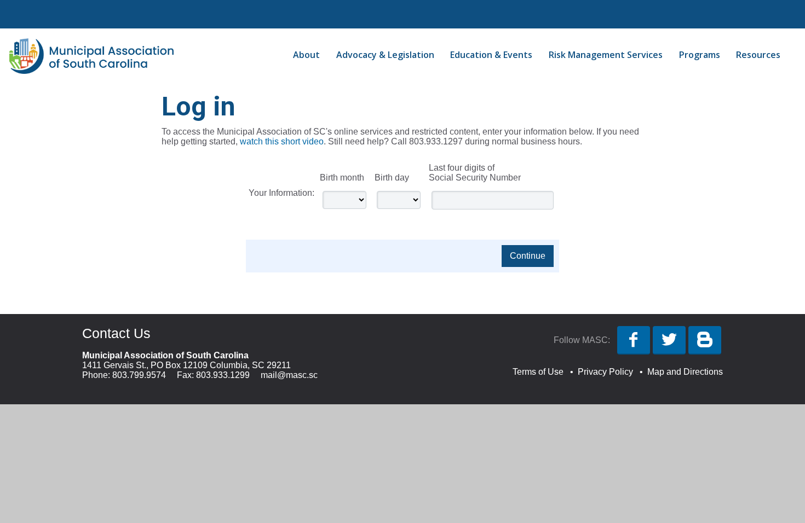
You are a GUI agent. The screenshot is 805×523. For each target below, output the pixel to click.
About (306, 55)
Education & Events (491, 55)
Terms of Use (538, 371)
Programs (699, 55)
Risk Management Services (606, 55)
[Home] (91, 70)
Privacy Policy (605, 371)
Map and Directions (685, 371)
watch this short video (282, 141)
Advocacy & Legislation (385, 55)
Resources (758, 55)
